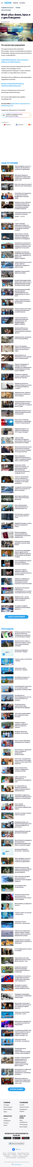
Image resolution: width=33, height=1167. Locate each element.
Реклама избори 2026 (12, 1153)
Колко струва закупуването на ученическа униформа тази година (23, 806)
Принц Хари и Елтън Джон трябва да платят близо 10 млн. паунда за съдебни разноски (23, 1006)
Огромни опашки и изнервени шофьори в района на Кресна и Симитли (21, 725)
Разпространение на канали (23, 1153)
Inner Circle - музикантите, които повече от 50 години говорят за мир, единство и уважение (23, 761)
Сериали (6, 1123)
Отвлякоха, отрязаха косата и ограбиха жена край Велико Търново (22, 376)
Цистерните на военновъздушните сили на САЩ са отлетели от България (23, 698)
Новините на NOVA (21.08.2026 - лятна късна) (22, 922)
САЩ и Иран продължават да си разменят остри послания (22, 715)
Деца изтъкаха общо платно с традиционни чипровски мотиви (22, 769)
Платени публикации (21, 1157)
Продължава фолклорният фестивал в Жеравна (23, 832)
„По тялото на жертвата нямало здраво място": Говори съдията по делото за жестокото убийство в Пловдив (23, 553)
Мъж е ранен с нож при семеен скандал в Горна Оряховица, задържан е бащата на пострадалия (22, 236)
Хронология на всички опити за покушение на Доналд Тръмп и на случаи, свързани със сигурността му (23, 449)
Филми (5, 1125)
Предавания (7, 1120)
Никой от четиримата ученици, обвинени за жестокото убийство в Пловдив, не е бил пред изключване (22, 480)
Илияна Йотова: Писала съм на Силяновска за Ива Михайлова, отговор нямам (23, 688)
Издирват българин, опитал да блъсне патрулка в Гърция (23, 525)
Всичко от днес (8, 1107)
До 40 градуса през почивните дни (20, 886)
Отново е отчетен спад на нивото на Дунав (23, 813)
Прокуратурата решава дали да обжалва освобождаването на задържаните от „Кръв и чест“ (22, 292)
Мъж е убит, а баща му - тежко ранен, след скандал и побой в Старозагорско (23, 421)
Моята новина (8, 1109)
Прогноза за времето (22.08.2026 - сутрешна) (22, 850)
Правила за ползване (23, 1156)
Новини (15, 3)
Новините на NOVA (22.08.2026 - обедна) (21, 669)
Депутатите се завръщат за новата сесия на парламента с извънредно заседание (23, 1072)
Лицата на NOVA (24, 1107)
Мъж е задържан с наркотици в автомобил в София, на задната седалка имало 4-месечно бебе (23, 458)
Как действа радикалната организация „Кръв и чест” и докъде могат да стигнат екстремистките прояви (23, 283)
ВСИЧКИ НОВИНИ (16, 1089)
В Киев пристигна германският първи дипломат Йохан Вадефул (22, 706)
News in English (23, 1126)
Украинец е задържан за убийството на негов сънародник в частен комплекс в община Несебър (23, 581)
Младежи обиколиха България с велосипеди (21, 732)
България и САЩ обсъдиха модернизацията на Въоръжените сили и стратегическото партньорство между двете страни (22, 1061)
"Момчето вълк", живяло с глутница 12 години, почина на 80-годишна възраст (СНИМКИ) (23, 643)
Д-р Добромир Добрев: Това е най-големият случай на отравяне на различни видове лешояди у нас (23, 1033)
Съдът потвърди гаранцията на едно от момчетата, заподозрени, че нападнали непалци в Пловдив (23, 227)
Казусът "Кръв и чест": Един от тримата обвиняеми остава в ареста (23, 310)
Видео (5, 1111)
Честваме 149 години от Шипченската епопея (22, 678)
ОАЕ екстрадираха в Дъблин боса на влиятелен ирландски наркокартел (23, 562)
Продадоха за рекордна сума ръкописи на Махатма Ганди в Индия (23, 995)
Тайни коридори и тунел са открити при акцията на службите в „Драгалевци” (23, 167)
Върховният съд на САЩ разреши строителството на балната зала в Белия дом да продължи (23, 870)
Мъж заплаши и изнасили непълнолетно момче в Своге (22, 516)
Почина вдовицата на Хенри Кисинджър (23, 949)
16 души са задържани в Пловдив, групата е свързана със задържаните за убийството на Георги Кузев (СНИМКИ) (23, 367)
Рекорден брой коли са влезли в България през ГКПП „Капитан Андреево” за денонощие (23, 824)
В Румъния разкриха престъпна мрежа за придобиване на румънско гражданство (22, 535)
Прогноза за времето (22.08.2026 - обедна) (21, 650)
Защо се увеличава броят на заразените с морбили (22, 741)
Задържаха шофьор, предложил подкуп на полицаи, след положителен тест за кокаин (23, 572)
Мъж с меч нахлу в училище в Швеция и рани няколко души (23, 185)
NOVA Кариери (23, 1124)
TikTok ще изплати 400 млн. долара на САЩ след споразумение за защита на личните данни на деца (23, 634)
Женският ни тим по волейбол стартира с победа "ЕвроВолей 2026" (22, 986)
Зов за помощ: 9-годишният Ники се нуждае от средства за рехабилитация (23, 752)
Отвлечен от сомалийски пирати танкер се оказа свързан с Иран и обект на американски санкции (23, 933)
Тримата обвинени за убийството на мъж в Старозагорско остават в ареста (23, 330)
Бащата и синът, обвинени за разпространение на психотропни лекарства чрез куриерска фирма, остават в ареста (23, 205)
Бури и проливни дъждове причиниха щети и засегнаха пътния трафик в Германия (23, 879)
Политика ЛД (15, 1156)
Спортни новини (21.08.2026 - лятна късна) (23, 913)
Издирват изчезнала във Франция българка (22, 272)
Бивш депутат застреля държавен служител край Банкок (22, 543)
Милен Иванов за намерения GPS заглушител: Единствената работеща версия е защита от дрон (23, 843)
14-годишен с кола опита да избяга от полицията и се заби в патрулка (23, 488)
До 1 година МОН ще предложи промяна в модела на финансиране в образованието (22, 788)
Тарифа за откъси (6, 1154)
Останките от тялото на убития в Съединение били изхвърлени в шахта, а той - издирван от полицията (23, 245)
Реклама (4, 1153)
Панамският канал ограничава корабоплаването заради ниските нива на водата (22, 1051)
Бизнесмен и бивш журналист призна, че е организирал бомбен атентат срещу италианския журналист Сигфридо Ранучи (22, 469)
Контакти (20, 1154)
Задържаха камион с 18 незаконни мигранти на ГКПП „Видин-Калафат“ (22, 430)
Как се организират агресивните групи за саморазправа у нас (21, 506)
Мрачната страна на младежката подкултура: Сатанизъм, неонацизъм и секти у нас (22, 177)
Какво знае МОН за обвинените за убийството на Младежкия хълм (23, 779)
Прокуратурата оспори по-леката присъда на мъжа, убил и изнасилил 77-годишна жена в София (23, 404)
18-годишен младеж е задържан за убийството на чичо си (22, 607)
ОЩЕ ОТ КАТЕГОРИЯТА (16, 617)
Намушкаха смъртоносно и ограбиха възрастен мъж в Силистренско (23, 412)
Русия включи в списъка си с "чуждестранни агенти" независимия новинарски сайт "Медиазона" (23, 978)
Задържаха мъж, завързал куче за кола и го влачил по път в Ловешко (22, 394)
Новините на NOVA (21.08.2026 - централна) (22, 1040)
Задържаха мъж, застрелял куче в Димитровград (23, 337)
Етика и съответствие (11, 1157)
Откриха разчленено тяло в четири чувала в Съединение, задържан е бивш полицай (23, 265)
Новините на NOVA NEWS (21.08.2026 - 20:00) (22, 1013)
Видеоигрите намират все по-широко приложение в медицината (23, 1023)
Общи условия (26, 1154)
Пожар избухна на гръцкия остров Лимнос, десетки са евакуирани (23, 941)
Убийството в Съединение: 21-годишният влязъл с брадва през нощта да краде (23, 196)
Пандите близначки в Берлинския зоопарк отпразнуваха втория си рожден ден (22, 969)
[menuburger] (2, 3)
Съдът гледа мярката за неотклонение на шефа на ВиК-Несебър (22, 301)
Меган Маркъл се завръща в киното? (23, 904)
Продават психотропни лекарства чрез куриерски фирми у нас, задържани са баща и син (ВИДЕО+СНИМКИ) (23, 255)
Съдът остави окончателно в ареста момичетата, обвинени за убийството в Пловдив (23, 440)
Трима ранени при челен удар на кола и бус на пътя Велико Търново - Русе (23, 959)
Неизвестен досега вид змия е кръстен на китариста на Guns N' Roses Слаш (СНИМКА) (23, 897)
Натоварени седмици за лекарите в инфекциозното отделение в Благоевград (23, 796)
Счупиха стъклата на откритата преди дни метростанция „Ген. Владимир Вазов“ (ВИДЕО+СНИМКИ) (21, 321)
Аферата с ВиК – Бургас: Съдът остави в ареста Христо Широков (22, 598)
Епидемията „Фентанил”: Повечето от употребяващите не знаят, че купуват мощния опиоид (23, 590)
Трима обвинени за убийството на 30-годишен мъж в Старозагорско (23, 356)
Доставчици (14, 1154)
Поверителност (7, 1156)
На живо (22, 3)
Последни (6, 1105)
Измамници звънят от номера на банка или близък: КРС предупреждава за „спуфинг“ (23, 386)
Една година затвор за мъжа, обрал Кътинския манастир (22, 497)
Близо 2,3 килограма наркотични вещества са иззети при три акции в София (22, 348)
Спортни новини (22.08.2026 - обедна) (23, 659)
